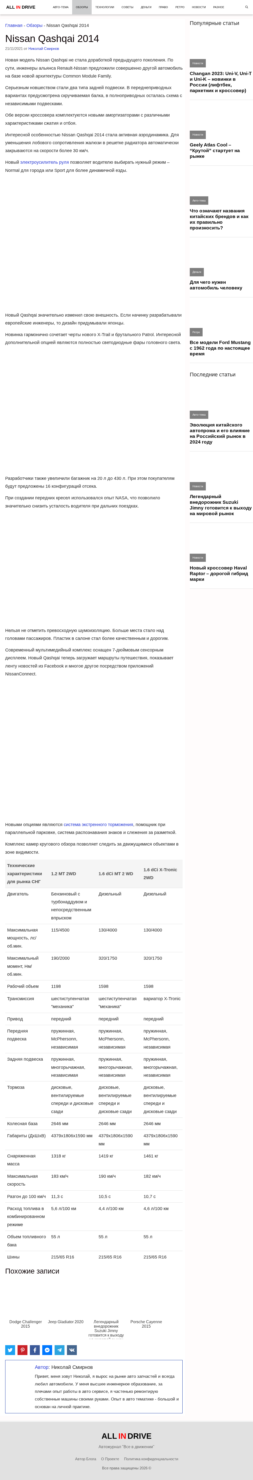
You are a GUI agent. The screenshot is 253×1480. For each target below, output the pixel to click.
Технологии (104, 7)
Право (163, 7)
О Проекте (110, 1459)
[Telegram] (59, 1350)
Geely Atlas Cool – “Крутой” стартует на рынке (215, 150)
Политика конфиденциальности (151, 1459)
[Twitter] (10, 1350)
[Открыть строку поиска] (246, 7)
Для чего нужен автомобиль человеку (216, 285)
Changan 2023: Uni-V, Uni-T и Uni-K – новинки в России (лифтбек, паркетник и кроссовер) (221, 82)
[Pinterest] (22, 1350)
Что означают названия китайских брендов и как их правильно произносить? (219, 219)
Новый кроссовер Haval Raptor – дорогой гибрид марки (219, 573)
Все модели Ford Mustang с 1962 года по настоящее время (220, 348)
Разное (218, 7)
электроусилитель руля (44, 162)
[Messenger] (47, 1350)
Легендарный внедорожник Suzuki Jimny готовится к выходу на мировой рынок (221, 505)
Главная (13, 25)
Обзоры (82, 7)
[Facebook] (35, 1350)
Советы (127, 7)
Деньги (146, 7)
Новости (199, 7)
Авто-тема (60, 7)
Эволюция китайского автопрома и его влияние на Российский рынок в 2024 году (220, 433)
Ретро (180, 7)
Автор (41, 1367)
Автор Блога (85, 1459)
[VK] (72, 1350)
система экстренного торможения (98, 824)
